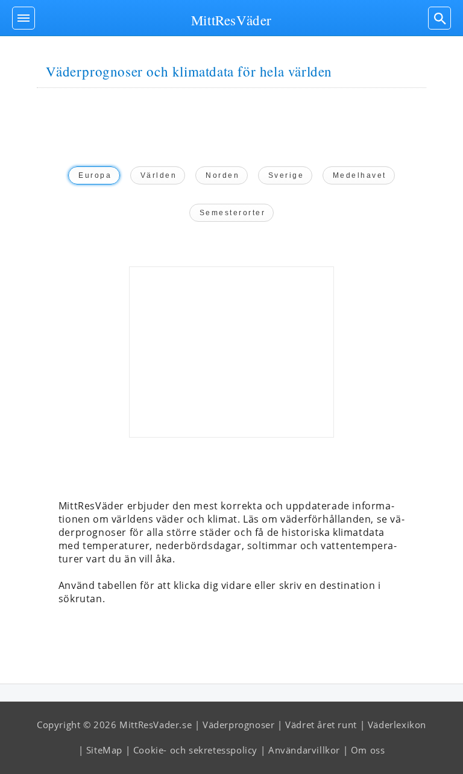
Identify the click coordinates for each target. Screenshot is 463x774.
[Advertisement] (231, 352)
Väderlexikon (397, 725)
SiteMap (104, 750)
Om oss (368, 750)
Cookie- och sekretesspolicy (195, 750)
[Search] (439, 18)
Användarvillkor (304, 750)
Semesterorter (233, 213)
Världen (158, 175)
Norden (222, 175)
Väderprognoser (238, 725)
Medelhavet (359, 175)
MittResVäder (231, 20)
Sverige (286, 175)
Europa (95, 175)
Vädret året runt (321, 725)
